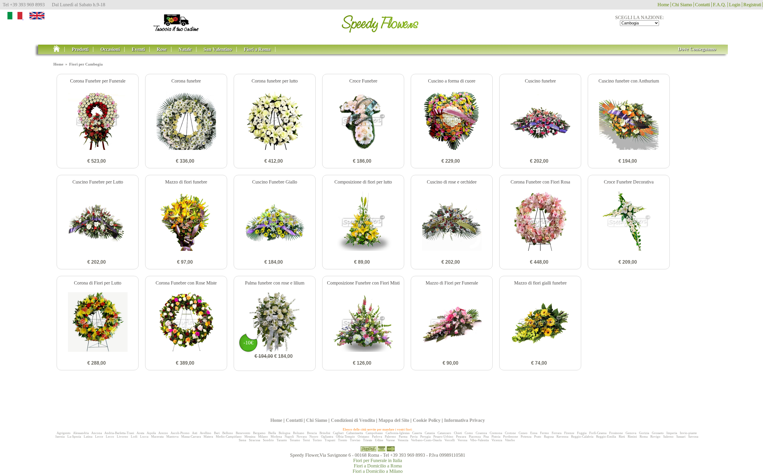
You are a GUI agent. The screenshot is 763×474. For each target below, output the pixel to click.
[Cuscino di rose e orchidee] (451, 221)
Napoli (289, 436)
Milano (263, 436)
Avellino (205, 433)
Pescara (461, 436)
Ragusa (549, 436)
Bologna (284, 433)
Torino (317, 440)
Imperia (671, 433)
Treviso (355, 440)
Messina (249, 436)
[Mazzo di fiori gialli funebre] (540, 322)
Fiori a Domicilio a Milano (378, 471)
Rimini (632, 436)
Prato (537, 436)
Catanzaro (444, 433)
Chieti (458, 433)
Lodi (134, 436)
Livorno (122, 436)
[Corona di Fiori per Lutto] (97, 322)
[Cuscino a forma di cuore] (451, 120)
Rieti (622, 436)
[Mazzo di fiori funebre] (186, 221)
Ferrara (557, 433)
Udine (379, 440)
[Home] (59, 49)
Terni (306, 440)
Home (663, 4)
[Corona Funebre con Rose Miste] (186, 322)
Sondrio (268, 440)
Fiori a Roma (257, 49)
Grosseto (658, 433)
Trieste (367, 440)
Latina (88, 436)
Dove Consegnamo (697, 49)
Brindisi (325, 433)
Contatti (702, 4)
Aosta (140, 433)
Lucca (144, 436)
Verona (462, 440)
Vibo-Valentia (479, 440)
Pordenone (510, 436)
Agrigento (64, 433)
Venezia (403, 440)
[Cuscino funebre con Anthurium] (628, 120)
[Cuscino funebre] (540, 120)
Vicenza (496, 440)
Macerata (157, 436)
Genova (631, 433)
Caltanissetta (354, 433)
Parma (403, 436)
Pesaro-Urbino (443, 436)
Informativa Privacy (464, 420)
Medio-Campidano (229, 436)
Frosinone (616, 433)
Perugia (425, 436)
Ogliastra (327, 436)
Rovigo (655, 436)
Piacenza (475, 436)
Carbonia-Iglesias (398, 433)
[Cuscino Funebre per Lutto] (97, 221)
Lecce (99, 436)
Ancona (96, 433)
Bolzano (298, 433)
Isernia (60, 436)
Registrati (752, 4)
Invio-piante (688, 433)
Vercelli (449, 440)
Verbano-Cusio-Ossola (426, 440)
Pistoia (495, 436)
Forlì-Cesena (598, 433)
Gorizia (644, 433)
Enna (533, 433)
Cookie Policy (427, 420)
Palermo (390, 436)
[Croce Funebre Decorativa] (628, 221)
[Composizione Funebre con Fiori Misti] (363, 322)
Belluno (227, 433)
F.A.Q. (719, 4)
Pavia (414, 436)
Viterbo (510, 440)
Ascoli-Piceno (180, 433)
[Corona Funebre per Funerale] (97, 120)
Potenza (526, 436)
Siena (242, 440)
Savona (693, 436)
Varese (390, 440)
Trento (342, 440)
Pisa (486, 436)
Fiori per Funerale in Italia (377, 460)
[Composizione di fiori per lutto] (363, 221)
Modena (276, 436)
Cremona (496, 433)
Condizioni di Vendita (353, 420)
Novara (302, 436)
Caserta (417, 433)
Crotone (510, 433)
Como (469, 433)
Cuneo (523, 433)
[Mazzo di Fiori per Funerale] (451, 322)
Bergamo (259, 433)
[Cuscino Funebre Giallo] (274, 221)
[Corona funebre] (186, 120)
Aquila (151, 433)
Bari (217, 433)
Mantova (172, 436)
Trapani (330, 440)
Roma (644, 436)
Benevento (243, 433)
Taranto (282, 440)
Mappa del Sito (394, 420)
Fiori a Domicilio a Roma (378, 465)
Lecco (110, 436)
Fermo (544, 433)
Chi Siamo (682, 4)
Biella (272, 433)
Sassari (681, 436)
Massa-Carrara (191, 436)
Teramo (295, 440)
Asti (194, 433)
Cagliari (338, 433)
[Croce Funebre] (363, 120)
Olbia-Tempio (345, 436)
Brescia (312, 433)
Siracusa (254, 440)
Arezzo (163, 433)
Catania (430, 433)
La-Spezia (74, 436)
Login (734, 4)
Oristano (363, 436)
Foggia (582, 433)
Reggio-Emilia (606, 436)
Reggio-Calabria (582, 436)
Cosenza (481, 433)
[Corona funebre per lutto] (274, 120)
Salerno (668, 436)
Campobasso (374, 433)
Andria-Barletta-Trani (119, 433)
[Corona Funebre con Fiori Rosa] (540, 221)
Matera (208, 436)
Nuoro (313, 436)
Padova (377, 436)
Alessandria (81, 433)
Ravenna (562, 436)
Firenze (569, 433)
